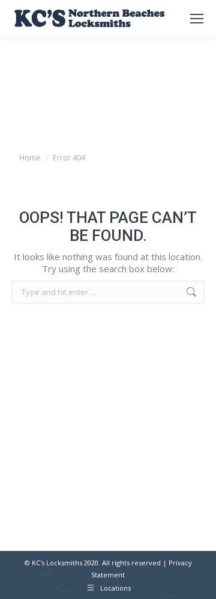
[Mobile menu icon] (197, 18)
